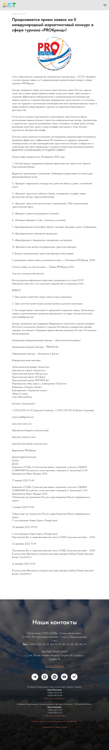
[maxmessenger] (44, 680)
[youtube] (64, 680)
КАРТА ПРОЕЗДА (54, 670)
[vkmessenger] (54, 680)
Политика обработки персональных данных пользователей (54, 725)
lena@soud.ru (48, 719)
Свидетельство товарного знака (54, 731)
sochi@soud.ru (59, 702)
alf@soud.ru (48, 702)
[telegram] (35, 680)
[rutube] (74, 680)
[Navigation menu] (104, 5)
